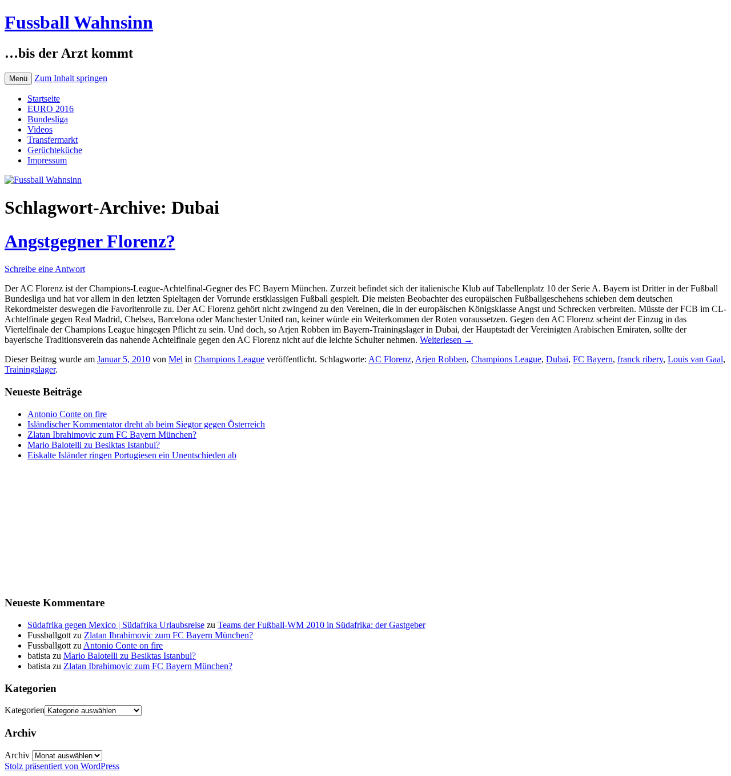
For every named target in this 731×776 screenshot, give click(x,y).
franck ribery (640, 359)
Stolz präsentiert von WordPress (62, 766)
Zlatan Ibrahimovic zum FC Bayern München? (111, 434)
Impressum (47, 160)
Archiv (17, 755)
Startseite (43, 98)
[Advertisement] (62, 527)
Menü (18, 78)
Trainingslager (30, 369)
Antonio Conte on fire (67, 414)
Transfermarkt (52, 140)
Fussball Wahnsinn (79, 22)
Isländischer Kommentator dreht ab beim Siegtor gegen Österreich (146, 424)
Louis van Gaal (695, 359)
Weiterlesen (446, 340)
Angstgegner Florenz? (90, 241)
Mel (175, 359)
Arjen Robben (441, 359)
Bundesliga (47, 119)
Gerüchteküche (54, 150)
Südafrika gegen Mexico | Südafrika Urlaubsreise (115, 625)
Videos (40, 129)
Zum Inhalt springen (70, 78)
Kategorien (25, 710)
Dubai (557, 359)
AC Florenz (389, 359)
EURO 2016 (50, 109)
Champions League (229, 359)
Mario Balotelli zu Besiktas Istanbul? (93, 445)
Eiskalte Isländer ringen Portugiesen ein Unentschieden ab (131, 455)
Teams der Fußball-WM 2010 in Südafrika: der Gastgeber (321, 625)
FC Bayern (593, 359)
